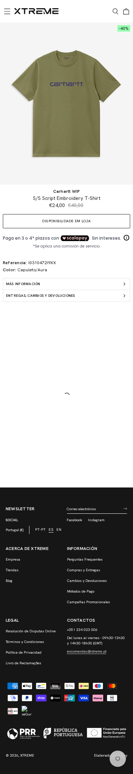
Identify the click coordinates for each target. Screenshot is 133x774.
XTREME (27, 755)
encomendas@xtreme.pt (86, 651)
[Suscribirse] (125, 508)
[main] (66, 254)
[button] (7, 11)
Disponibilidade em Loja (66, 221)
